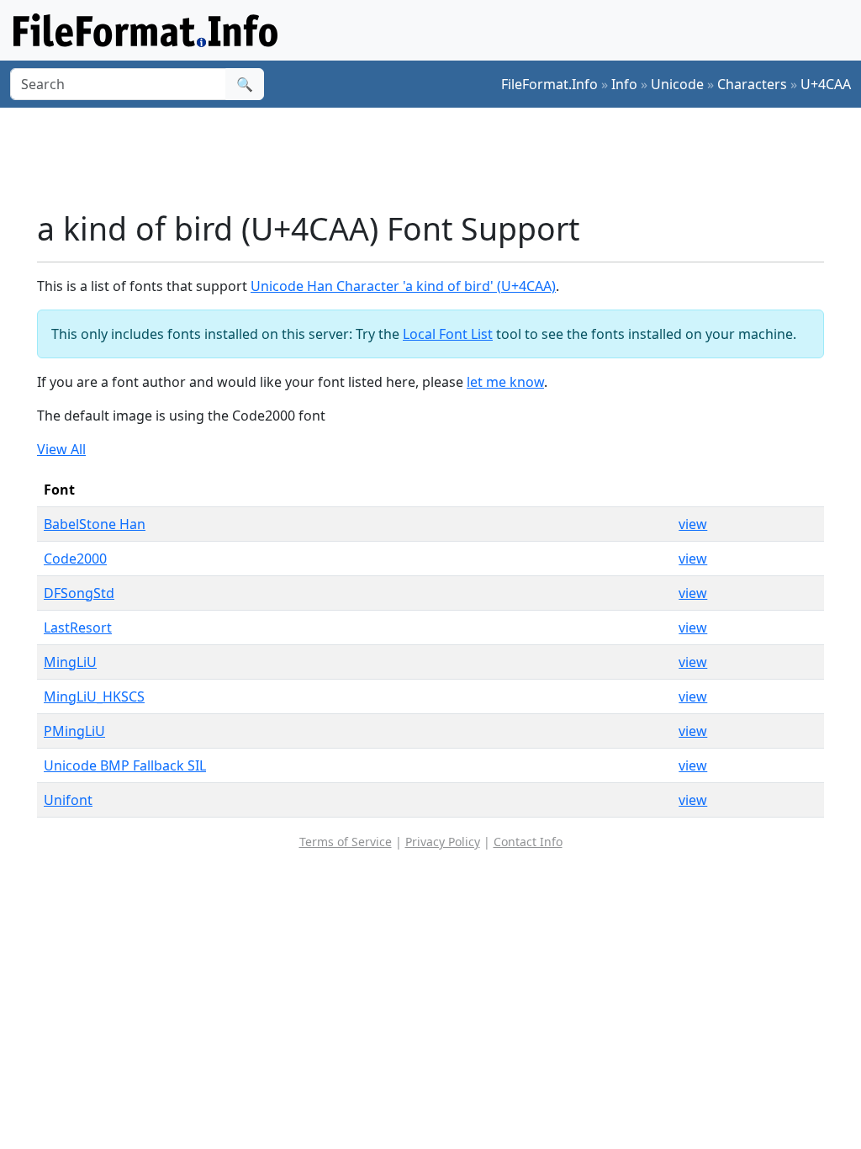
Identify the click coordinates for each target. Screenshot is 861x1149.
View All (61, 449)
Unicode (677, 84)
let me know (505, 382)
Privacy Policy (442, 842)
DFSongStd (79, 593)
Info (624, 84)
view (693, 524)
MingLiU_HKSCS (94, 696)
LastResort (78, 627)
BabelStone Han (94, 524)
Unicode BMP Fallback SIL (125, 765)
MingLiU (70, 662)
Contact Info (528, 842)
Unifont (68, 800)
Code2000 (75, 558)
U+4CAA (825, 84)
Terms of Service (345, 842)
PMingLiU (74, 731)
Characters (752, 84)
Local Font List (448, 334)
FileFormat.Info (549, 84)
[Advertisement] (441, 159)
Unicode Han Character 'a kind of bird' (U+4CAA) (403, 286)
